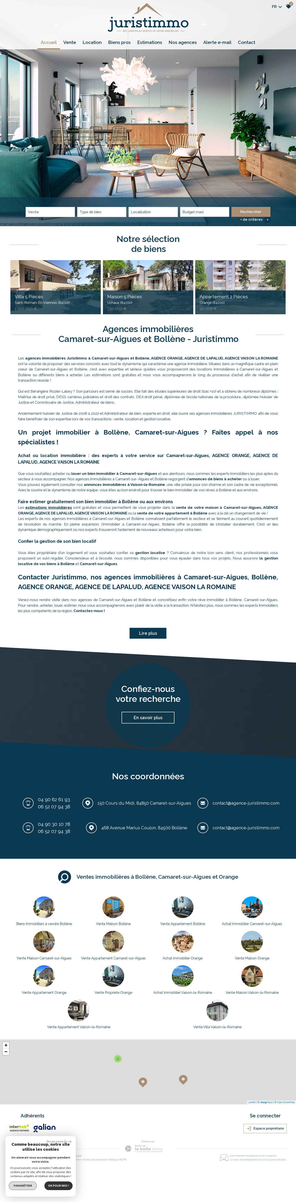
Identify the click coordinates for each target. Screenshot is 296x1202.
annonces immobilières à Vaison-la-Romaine (124, 484)
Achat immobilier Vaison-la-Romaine (182, 993)
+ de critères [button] (254, 219)
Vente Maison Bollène (113, 924)
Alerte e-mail (217, 42)
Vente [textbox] (33, 212)
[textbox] (102, 212)
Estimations (149, 42)
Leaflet (252, 1102)
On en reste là (56, 1141)
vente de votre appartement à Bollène (172, 513)
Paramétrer (23, 1185)
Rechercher (251, 211)
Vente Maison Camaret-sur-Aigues (44, 958)
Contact (246, 42)
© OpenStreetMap (285, 1102)
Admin (77, 1159)
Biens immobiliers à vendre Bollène (44, 924)
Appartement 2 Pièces (224, 299)
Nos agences (183, 42)
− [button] (6, 1051)
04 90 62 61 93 (54, 799)
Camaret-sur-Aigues (98, 564)
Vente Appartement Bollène (182, 924)
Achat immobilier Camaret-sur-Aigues (252, 924)
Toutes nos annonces (95, 1159)
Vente (69, 42)
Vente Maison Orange (252, 958)
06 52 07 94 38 (54, 806)
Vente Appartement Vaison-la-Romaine (78, 1027)
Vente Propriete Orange (113, 993)
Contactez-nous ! (89, 611)
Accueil (49, 42)
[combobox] (50, 212)
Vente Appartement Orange (44, 993)
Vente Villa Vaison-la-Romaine (217, 1027)
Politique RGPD (118, 1159)
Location (92, 42)
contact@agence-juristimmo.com (246, 803)
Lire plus (148, 633)
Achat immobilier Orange (183, 958)
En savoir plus (148, 717)
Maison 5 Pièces (124, 299)
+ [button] (6, 1045)
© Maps (265, 1102)
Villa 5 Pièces (42, 299)
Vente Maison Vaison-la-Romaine (252, 993)
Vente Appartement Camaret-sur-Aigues (113, 958)
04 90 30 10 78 (54, 824)
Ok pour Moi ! (58, 1185)
